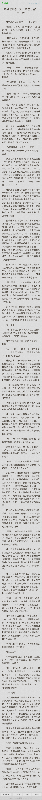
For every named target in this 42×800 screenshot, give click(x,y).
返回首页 (6, 794)
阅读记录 (37, 3)
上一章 (17, 794)
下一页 (36, 794)
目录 (27, 794)
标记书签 (31, 3)
